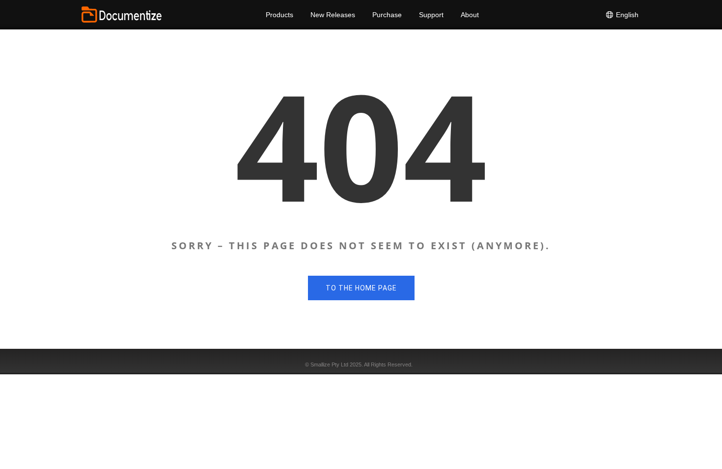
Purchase (387, 15)
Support (431, 15)
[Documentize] (121, 14)
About (470, 15)
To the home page (361, 288)
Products (279, 15)
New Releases (332, 15)
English (626, 15)
